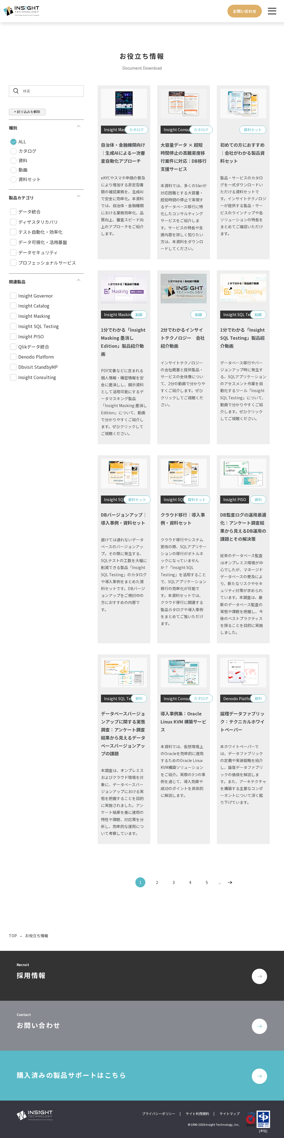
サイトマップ (230, 1113)
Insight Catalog (33, 305)
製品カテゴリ (21, 197)
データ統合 (29, 211)
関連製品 (17, 281)
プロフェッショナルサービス (47, 262)
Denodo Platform (36, 356)
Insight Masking (34, 316)
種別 (13, 128)
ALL (22, 141)
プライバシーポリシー (158, 1113)
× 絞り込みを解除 (27, 112)
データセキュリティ (38, 252)
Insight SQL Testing (38, 326)
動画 (23, 169)
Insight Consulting (37, 377)
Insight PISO (31, 336)
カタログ (27, 151)
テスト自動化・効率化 (40, 231)
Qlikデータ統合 (33, 346)
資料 (23, 160)
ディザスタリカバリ (38, 222)
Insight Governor (35, 295)
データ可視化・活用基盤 (42, 242)
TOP (13, 935)
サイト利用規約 (197, 1113)
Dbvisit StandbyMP (38, 367)
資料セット (30, 179)
